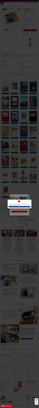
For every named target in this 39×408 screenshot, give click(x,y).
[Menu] (37, 398)
